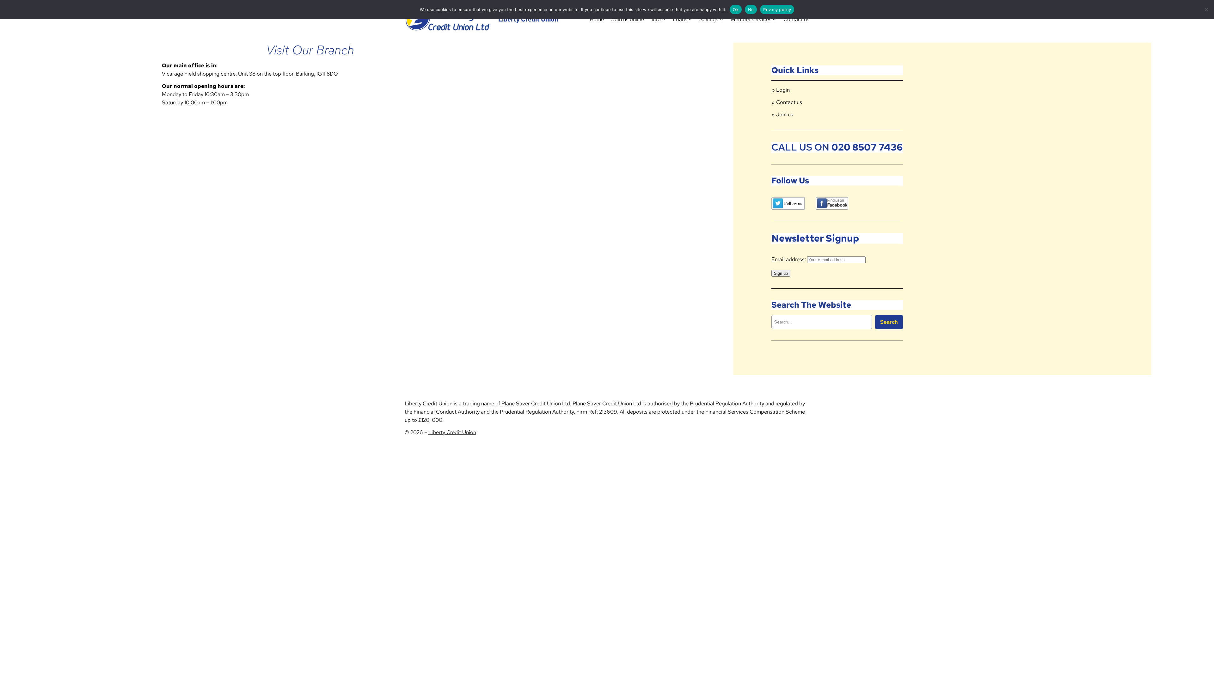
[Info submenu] (663, 19)
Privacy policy (777, 9)
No (751, 9)
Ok (736, 9)
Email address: (789, 259)
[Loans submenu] (690, 19)
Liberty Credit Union (528, 19)
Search (889, 321)
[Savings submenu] (721, 19)
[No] (1206, 9)
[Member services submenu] (774, 19)
